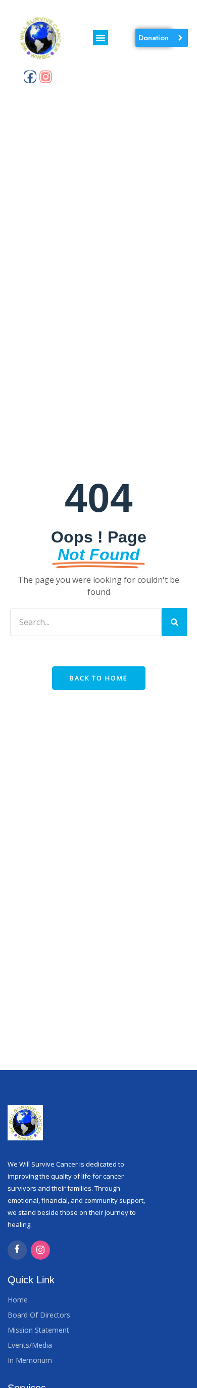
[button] (100, 37)
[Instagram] (45, 76)
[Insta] (40, 1250)
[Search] (174, 622)
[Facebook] (30, 76)
